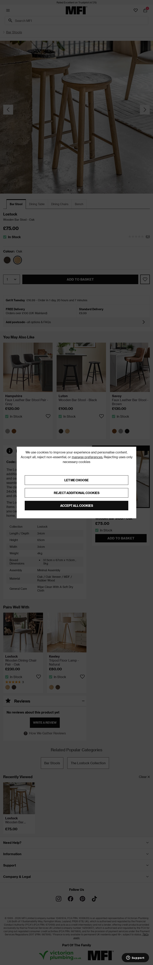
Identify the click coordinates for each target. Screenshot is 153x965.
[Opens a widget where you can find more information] (135, 958)
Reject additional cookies (76, 493)
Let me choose (76, 480)
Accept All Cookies (76, 505)
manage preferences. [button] (87, 457)
